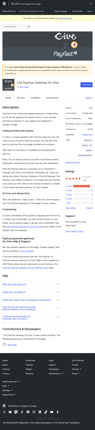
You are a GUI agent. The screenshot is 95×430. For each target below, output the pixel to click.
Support (89, 98)
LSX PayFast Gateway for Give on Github (25, 226)
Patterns (29, 373)
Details (8, 98)
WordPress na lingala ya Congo (22, 406)
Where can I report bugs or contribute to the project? (26, 300)
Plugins (29, 369)
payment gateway (85, 155)
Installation (35, 98)
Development (52, 98)
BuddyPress (9, 394)
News (5, 365)
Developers (54, 369)
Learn (51, 360)
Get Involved (78, 360)
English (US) (88, 134)
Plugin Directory (9, 11)
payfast (89, 150)
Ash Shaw (24, 87)
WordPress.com (10, 381)
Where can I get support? (14, 292)
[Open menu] (91, 3)
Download (86, 85)
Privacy (5, 373)
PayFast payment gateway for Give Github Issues (25, 267)
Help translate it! (65, 18)
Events (75, 365)
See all (90, 208)
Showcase (30, 360)
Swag (75, 373)
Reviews (21, 98)
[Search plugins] (28, 26)
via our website (26, 251)
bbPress (7, 390)
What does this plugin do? (14, 284)
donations (88, 140)
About (5, 360)
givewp (85, 145)
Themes (29, 365)
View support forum (74, 231)
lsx (91, 145)
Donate (76, 369)
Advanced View (73, 162)
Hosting (6, 369)
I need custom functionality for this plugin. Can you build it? (16, 317)
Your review (71, 208)
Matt (5, 386)
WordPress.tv (56, 373)
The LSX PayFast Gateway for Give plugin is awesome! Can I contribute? (19, 308)
